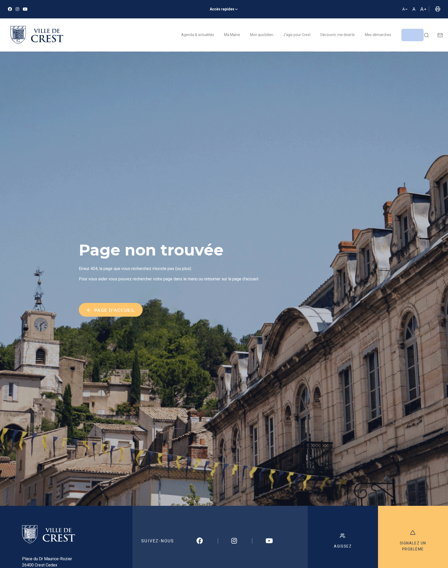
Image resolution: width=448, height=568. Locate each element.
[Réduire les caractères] (404, 9)
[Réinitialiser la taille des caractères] (414, 9)
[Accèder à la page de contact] (440, 35)
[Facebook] (10, 9)
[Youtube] (25, 9)
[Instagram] (17, 9)
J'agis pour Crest (297, 35)
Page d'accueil (114, 310)
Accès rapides (222, 9)
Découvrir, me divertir (337, 35)
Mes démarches (378, 35)
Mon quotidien (261, 35)
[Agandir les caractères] (423, 9)
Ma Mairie (232, 35)
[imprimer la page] (437, 9)
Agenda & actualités (197, 35)
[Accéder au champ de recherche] (426, 35)
